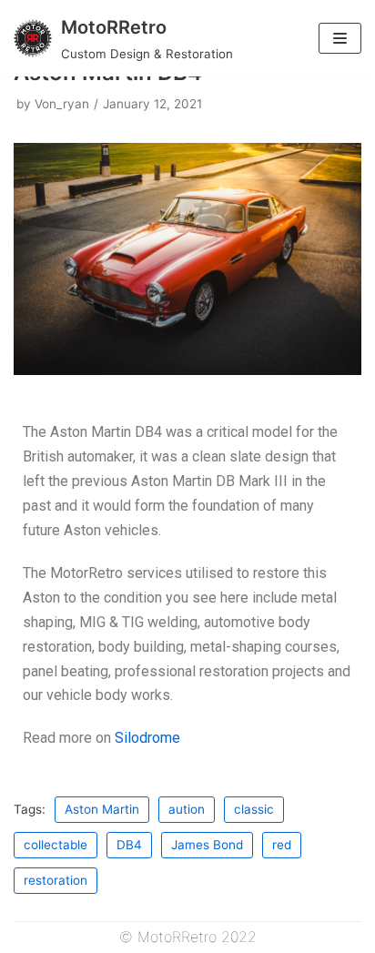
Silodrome (147, 737)
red (281, 844)
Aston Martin (102, 809)
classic (254, 809)
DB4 (129, 844)
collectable (55, 844)
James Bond (207, 844)
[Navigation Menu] (340, 38)
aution (186, 809)
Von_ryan (62, 103)
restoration (55, 880)
